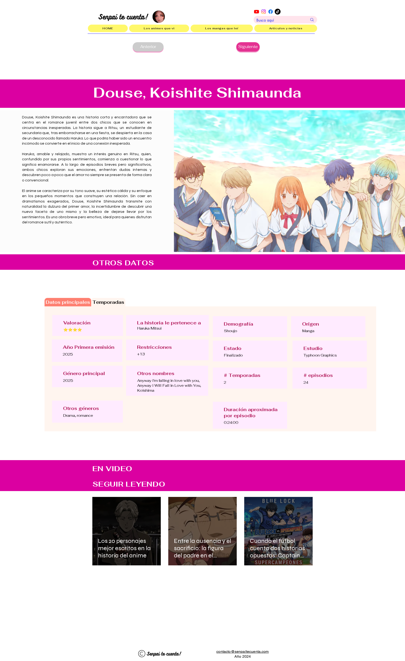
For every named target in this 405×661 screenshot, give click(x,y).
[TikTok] (278, 12)
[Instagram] (263, 12)
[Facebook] (271, 12)
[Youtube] (256, 12)
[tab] (68, 302)
